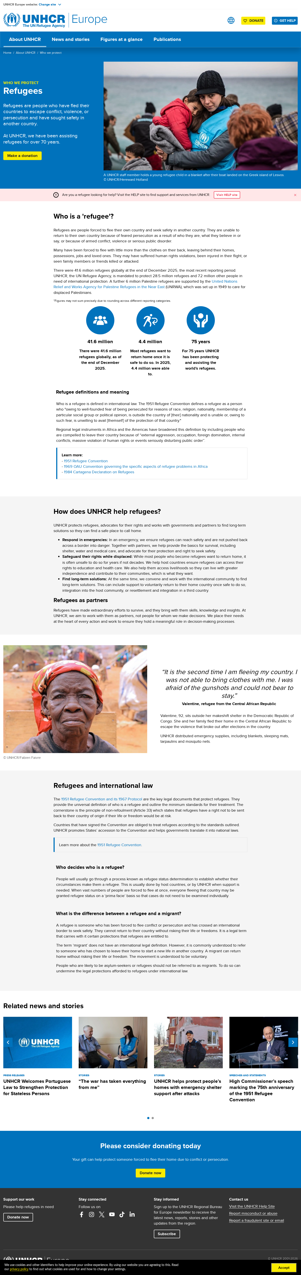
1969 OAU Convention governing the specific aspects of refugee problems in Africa (136, 466)
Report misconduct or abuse (253, 1213)
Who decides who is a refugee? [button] (90, 867)
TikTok (122, 1214)
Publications (167, 39)
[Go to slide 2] (154, 1119)
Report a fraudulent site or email (256, 1220)
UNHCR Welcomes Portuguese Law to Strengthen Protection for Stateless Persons (37, 1087)
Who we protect (50, 52)
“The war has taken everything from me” (112, 1084)
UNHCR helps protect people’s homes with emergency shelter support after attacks (188, 1087)
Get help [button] (288, 20)
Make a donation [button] (22, 155)
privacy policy (19, 1269)
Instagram (92, 1214)
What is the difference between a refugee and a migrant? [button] (118, 913)
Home (7, 52)
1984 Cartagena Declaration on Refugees (99, 472)
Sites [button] (231, 20)
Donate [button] (256, 20)
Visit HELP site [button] (227, 195)
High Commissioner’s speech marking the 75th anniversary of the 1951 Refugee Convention (261, 1091)
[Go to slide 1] (149, 1119)
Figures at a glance (121, 39)
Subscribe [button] (169, 1234)
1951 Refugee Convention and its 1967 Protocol (101, 799)
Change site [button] (47, 4)
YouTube (112, 1214)
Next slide (293, 1042)
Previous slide (8, 1042)
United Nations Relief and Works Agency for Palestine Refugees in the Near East (145, 283)
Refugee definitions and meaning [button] (92, 392)
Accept (284, 1267)
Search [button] (217, 20)
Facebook (81, 1214)
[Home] (34, 20)
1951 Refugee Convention (86, 461)
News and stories (70, 39)
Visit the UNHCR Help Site (252, 1206)
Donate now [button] (150, 1173)
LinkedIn (132, 1214)
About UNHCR (25, 39)
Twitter (102, 1214)
